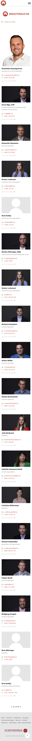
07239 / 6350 (8, 261)
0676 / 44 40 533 (9, 333)
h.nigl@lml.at (8, 113)
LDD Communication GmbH (19, 736)
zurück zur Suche (9, 22)
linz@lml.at (8, 295)
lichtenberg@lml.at (10, 657)
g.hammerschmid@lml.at (12, 476)
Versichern (9, 717)
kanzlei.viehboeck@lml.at (12, 440)
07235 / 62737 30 (9, 514)
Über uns (18, 720)
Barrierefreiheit (26, 722)
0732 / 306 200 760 (10, 297)
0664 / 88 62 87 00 (10, 551)
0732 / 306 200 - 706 (10, 692)
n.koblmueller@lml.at (11, 548)
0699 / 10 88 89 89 (10, 623)
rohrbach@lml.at (9, 186)
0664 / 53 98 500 (9, 406)
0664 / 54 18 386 (9, 78)
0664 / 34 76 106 (9, 370)
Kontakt (24, 720)
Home (3, 717)
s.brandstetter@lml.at (11, 403)
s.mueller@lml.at (9, 367)
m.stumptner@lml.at (11, 331)
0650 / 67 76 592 (9, 587)
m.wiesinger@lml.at (10, 258)
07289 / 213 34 (8, 188)
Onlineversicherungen (7, 720)
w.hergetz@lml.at (10, 621)
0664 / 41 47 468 (9, 152)
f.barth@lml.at (8, 584)
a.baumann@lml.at (10, 150)
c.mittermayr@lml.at (10, 512)
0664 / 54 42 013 (9, 478)
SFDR (19, 722)
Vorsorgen (25, 717)
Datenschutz (12, 722)
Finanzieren (17, 717)
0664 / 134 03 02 (9, 116)
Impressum (4, 722)
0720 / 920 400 (8, 442)
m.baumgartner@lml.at (11, 75)
